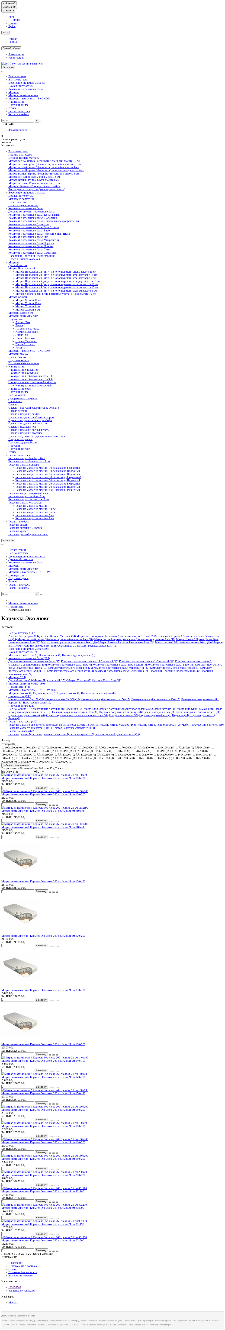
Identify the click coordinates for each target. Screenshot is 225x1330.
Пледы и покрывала (20, 439)
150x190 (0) (47, 758)
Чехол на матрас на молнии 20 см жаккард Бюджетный (48, 477)
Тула (174, 1320)
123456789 (14, 1287)
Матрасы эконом (18, 353)
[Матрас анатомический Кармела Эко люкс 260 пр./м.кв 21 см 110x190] (44, 807)
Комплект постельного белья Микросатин (33, 239)
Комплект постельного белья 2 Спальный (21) (146, 661)
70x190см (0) (53, 747)
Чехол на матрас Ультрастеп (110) (75, 727)
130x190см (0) (182, 751)
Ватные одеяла (17, 394)
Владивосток (62, 1324)
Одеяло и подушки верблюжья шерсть (31, 417)
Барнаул (22, 1324)
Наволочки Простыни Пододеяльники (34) (174, 670)
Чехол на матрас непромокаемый (28, 493)
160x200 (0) (203, 758)
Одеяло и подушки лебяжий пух (27, 423)
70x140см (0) (187, 747)
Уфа (133, 1320)
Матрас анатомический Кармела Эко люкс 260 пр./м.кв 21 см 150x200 (43, 1109)
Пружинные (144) (19, 686)
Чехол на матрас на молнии (31, 505)
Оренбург (200, 1320)
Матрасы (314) (17, 677)
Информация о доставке (22, 1265)
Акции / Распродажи (20, 154)
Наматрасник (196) (19, 696)
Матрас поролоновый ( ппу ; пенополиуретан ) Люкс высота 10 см (55, 293)
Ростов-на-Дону (115, 1320)
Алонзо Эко (22, 322)
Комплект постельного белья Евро (29, 230)
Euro (11, 16)
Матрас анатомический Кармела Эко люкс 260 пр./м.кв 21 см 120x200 (43, 935)
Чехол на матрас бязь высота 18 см (29, 461)
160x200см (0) (28, 758)
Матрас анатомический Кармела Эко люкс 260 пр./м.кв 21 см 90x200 (42, 1240)
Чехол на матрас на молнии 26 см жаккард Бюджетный (48, 483)
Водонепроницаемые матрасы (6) (28, 648)
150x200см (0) (165, 754)
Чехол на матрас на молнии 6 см (34, 515)
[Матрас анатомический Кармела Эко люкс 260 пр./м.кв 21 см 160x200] (44, 1139)
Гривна (12, 23)
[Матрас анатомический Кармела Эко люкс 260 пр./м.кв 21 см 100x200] (44, 791)
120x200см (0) (143, 751)
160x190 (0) (146, 758)
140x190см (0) (49, 754)
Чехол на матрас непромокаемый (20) (159, 724)
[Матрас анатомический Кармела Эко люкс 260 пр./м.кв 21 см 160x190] (44, 1122)
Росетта (20, 347)
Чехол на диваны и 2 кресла (25, 527)
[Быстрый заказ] (50, 788)
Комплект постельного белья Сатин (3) (70, 670)
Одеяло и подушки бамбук (24, 413)
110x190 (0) (162, 751)
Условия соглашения (20, 1275)
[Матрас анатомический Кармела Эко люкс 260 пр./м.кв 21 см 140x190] (44, 1057)
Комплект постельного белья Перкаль (31, 243)
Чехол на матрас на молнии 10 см (35, 508)
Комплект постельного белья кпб (28, 236)
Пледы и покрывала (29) (124, 715)
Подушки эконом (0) (68, 693)
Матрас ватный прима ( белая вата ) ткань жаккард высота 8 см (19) (134, 639)
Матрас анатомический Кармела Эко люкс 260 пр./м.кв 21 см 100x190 (43, 778)
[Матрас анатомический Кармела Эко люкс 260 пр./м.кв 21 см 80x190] (44, 1188)
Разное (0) (14, 718)
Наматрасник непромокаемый (33, 385)
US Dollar (14, 19)
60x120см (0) (34, 747)
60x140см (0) (110, 747)
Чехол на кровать (18, 531)
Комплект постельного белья (25, 89)
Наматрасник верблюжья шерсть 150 (30, 376)
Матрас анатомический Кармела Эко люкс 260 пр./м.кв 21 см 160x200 (43, 1142)
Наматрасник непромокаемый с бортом (32, 382)
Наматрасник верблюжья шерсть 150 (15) (105, 699)
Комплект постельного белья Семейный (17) (121, 670)
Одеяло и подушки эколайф (25, 432)
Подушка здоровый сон (22, 442)
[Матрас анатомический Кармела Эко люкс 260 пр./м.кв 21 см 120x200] (20, 932)
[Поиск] (41, 121)
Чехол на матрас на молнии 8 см (34, 518)
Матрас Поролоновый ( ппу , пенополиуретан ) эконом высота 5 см (56, 290)
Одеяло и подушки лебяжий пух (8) (120, 712)
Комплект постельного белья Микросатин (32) (121, 667)
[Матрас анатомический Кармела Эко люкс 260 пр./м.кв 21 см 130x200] (20, 1041)
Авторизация (16, 54)
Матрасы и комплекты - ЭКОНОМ (29, 98)
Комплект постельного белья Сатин (29, 249)
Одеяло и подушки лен (22, 426)
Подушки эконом (18, 360)
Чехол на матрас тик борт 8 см (26, 496)
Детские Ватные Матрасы (24, 157)
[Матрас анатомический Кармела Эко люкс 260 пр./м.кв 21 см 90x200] (44, 1237)
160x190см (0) (204, 754)
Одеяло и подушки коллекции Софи (30, 420)
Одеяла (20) (90, 708)
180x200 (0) (28, 761)
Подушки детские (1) (202, 715)
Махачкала (74, 1324)
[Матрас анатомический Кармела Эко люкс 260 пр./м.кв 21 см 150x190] (44, 1090)
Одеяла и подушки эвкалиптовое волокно (33, 407)
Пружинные (15, 319)
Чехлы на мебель (18, 114)
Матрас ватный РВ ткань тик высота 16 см (34, 183)
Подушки (14, 445)
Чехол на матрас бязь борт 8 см (26, 458)
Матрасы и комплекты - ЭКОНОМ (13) (32, 689)
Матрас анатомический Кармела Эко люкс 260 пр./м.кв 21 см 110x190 (43, 810)
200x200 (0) (65, 761)
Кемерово (91, 1324)
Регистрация (16, 57)
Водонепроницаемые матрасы (26, 82)
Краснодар (30, 1320)
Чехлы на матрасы (19, 111)
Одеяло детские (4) (163, 708)
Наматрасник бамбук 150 (23, 369)
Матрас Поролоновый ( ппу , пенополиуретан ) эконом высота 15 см (56, 287)
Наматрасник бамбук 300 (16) (62, 699)
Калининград (165, 1324)
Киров (145, 1324)
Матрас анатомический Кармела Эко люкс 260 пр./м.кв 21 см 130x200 (43, 1044)
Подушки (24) (180, 715)
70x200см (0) (130, 747)
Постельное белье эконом (23, 363)
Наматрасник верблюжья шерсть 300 (30, 379)
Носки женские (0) (50, 655)
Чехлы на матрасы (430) (22, 721)
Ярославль (182, 1320)
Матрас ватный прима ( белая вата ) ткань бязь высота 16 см (44, 164)
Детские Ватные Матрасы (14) (57, 636)
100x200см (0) (90, 747)
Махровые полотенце (21, 198)
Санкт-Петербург (17, 1320)
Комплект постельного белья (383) (29, 658)
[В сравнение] (57, 788)
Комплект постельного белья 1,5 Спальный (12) (89, 661)
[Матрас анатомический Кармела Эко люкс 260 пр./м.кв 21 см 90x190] (44, 1220)
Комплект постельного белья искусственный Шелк (39, 233)
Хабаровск (51, 1324)
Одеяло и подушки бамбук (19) (194, 708)
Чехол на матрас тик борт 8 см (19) (203, 724)
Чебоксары (154, 1324)
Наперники (15, 401)
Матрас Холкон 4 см (27, 306)
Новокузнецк (103, 1324)
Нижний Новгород (71, 1320)
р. (8, 10)
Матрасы (13, 92)
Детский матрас (17, 265)
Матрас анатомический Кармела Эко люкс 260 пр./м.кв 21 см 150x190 (43, 1093)
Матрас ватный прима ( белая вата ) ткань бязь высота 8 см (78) (55, 639)
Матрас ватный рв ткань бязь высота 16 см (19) (69, 642)
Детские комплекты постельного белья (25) (34, 661)
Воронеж (103, 1320)
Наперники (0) (73, 708)
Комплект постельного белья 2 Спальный (33, 217)
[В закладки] (53, 788)
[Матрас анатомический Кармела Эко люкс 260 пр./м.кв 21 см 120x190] (20, 878)
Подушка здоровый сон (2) (155, 715)
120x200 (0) (68, 754)
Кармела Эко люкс (26, 331)
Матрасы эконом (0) (20, 693)
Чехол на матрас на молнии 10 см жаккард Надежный (47, 470)
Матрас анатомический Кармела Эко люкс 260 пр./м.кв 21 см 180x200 (43, 1158)
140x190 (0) (185, 754)
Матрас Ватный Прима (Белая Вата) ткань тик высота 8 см (43, 173)
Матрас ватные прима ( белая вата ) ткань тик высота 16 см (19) (114, 636)
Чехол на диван (17, 524)
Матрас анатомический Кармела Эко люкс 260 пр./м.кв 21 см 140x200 (43, 1077)
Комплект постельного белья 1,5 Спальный (34, 214)
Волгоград (159, 1320)
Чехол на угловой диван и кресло (28, 534)
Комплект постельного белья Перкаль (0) (174, 667)
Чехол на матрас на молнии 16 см (35, 512)
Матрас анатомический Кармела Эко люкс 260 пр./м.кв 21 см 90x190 (42, 1224)
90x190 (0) (204, 747)
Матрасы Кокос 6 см (20, 312)
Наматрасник (16, 101)
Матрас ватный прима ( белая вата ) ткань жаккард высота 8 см (46, 170)
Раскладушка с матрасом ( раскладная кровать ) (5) (86, 645)
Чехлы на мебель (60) (21, 730)
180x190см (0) (67, 758)
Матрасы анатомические (23, 95)
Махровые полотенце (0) (23, 655)
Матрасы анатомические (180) (26, 683)
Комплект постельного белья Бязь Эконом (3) (119, 664)
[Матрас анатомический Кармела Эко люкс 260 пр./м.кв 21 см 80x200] (44, 1204)
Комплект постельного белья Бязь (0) (69, 664)
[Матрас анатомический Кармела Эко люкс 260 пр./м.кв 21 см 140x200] (44, 1073)
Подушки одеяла (18, 104)
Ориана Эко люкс (26, 341)
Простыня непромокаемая (24, 258)
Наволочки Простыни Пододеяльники (31, 255)
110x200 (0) (201, 751)
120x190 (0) (29, 754)
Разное (12, 107)
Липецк (137, 1324)
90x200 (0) (48, 751)
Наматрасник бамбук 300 (23, 372)
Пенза (130, 1324)
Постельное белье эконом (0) (98, 693)
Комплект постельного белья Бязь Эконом (33, 227)
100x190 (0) (65, 751)
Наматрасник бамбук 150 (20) (26, 699)
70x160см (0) (30, 751)
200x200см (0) (126, 758)
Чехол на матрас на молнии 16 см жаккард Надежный (47, 474)
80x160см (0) (105, 751)
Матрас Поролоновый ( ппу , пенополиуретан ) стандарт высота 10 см (57, 281)
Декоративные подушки (22, 398)
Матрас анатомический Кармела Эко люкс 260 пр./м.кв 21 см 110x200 (43, 827)
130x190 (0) (107, 754)
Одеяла (12, 404)
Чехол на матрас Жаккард (23, 464)
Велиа (19, 325)
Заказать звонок (17, 129)
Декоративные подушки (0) (47, 708)
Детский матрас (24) (20, 680)
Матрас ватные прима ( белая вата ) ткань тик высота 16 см (44, 160)
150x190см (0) (126, 754)
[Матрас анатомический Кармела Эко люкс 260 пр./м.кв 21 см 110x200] (44, 823)
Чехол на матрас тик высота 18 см (28, 499)
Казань (84, 1320)
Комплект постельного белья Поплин (30, 246)
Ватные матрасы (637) (21, 632)
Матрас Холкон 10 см (28, 300)
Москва (13, 1302)
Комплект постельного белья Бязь (28, 224)
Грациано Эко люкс (27, 328)
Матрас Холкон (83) (79, 680)
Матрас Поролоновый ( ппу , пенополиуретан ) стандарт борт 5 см (55, 277)
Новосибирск (42, 1320)
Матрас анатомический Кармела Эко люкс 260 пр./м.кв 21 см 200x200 (43, 1175)
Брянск (168, 1320)
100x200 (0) (124, 751)
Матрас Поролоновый (21, 268)
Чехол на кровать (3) (81, 734)
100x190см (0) (13, 747)
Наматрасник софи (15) (37, 702)
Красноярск (148, 1320)
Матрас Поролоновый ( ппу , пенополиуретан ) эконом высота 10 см (56, 284)
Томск (83, 1324)
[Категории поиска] (2, 71)
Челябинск (92, 1320)
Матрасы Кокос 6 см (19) (106, 680)
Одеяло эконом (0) (44, 693)
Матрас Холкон (17, 296)
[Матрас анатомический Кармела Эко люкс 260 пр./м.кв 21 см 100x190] (44, 774)
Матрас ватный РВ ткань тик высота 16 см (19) (183, 642)
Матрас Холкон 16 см (28, 303)
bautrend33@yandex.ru (21, 1290)
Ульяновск (31, 1324)
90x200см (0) (47, 761)
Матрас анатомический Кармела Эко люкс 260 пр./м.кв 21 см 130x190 (43, 990)
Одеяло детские (17, 410)
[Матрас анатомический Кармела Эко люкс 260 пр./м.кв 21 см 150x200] (44, 1106)
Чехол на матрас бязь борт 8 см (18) (29, 724)
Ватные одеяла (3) (19, 708)
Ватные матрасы (18, 79)
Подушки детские (19, 448)
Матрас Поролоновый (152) (50, 680)
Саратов (216, 1320)
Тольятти (5, 1324)
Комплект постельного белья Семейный (32, 252)
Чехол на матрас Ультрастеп (25, 502)
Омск (208, 1320)
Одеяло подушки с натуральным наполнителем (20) (77, 715)
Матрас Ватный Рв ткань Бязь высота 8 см (33, 179)
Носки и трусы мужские (23, 205)
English (12, 41)
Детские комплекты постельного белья (31, 211)
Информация (9, 1256)
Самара (126, 1320)
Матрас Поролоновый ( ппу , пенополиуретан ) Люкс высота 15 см (55, 271)
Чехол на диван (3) (19, 734)
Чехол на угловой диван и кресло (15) (117, 734)
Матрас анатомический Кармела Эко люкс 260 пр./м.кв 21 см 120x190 (43, 881)
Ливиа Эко (21, 334)
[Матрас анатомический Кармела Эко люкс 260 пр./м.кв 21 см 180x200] (44, 1155)
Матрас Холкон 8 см (27, 309)
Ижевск (14, 1324)
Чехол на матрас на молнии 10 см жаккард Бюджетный (48, 467)
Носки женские (17, 202)
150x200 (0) (107, 758)
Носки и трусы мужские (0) (78, 655)
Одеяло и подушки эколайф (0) (27, 715)
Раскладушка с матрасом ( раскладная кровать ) (36, 189)
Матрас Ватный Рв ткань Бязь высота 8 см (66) (126, 642)
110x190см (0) (166, 747)
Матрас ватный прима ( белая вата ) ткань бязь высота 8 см (43, 167)
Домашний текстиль (20, 85)
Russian (12, 38)
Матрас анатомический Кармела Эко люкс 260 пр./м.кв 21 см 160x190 (43, 1126)
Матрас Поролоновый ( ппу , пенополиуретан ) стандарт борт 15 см (56, 274)
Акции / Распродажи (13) (23, 636)
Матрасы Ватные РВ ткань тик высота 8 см (34, 186)
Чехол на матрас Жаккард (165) (117, 724)
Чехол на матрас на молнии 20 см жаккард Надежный (47, 480)
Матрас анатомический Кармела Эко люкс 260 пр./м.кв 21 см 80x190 (42, 1191)
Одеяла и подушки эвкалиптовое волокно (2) (124, 708)
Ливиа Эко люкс (25, 338)
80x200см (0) (184, 758)
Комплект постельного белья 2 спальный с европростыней (43, 220)
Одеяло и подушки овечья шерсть (28, 429)
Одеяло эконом (17, 357)
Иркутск (41, 1324)
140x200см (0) (88, 754)
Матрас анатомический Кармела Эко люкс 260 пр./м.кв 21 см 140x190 (43, 1060)
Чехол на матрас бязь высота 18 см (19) (74, 724)
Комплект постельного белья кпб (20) (70, 667)
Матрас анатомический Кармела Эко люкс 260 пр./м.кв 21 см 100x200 (43, 794)
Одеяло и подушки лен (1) (158, 712)
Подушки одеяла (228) (21, 705)
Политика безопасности (22, 1272)
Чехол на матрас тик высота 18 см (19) (31, 727)
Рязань (113, 1324)
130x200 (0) (146, 754)
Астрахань (122, 1324)
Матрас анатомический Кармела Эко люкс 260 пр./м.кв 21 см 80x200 (42, 1207)
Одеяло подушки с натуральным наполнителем (36, 436)
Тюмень (191, 1320)
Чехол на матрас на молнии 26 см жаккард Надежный (47, 486)
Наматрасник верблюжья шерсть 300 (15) (155, 699)
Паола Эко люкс (25, 344)
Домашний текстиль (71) (23, 651)
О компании (15, 1262)
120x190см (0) (85, 751)
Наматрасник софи (19, 388)
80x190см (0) (165, 758)
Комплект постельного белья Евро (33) (170, 664)
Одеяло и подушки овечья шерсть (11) (197, 712)
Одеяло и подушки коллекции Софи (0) (74, 712)
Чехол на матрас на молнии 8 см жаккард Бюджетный (47, 489)
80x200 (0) (147, 747)
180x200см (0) (88, 758)
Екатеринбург (56, 1320)
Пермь (139, 1320)
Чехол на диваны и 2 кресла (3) (50, 734)
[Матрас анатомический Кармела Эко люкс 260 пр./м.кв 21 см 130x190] (20, 986)
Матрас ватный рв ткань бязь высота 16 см (34, 176)
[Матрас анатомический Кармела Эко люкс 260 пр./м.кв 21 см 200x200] (44, 1171)
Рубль (11, 26)
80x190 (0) (71, 747)
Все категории (17, 76)
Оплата (12, 1269)
